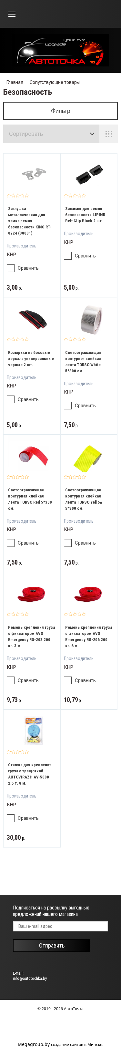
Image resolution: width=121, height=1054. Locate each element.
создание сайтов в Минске (76, 1044)
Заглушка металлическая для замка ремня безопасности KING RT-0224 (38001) (29, 221)
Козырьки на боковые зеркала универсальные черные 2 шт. (31, 358)
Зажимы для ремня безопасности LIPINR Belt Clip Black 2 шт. (85, 214)
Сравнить (28, 268)
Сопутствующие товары (55, 82)
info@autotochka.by (30, 978)
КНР (11, 254)
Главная (14, 82)
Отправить (52, 945)
